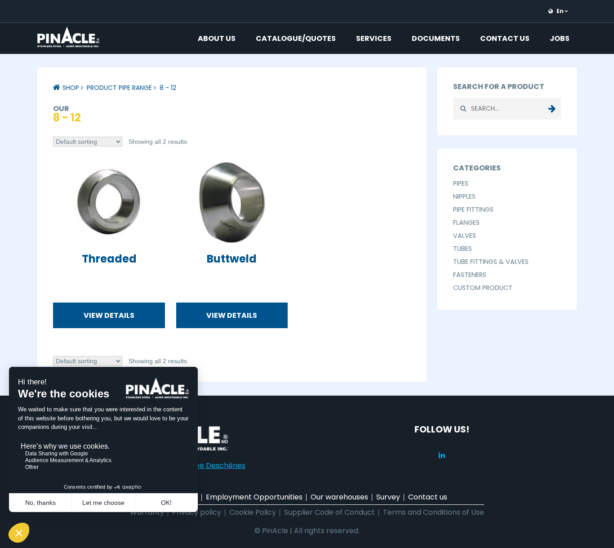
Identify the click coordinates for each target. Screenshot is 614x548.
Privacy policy (196, 512)
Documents (436, 38)
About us (217, 38)
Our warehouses (339, 497)
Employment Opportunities (254, 497)
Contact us (504, 38)
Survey (388, 497)
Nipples (464, 196)
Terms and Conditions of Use (433, 512)
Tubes (462, 248)
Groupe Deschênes (211, 465)
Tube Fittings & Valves (491, 261)
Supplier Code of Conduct (329, 512)
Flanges (466, 222)
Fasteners (469, 274)
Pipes (460, 183)
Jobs (560, 38)
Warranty (147, 512)
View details (109, 315)
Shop (70, 87)
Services (374, 38)
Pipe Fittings (473, 209)
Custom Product (482, 287)
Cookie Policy (252, 512)
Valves (464, 235)
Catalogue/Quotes (296, 38)
